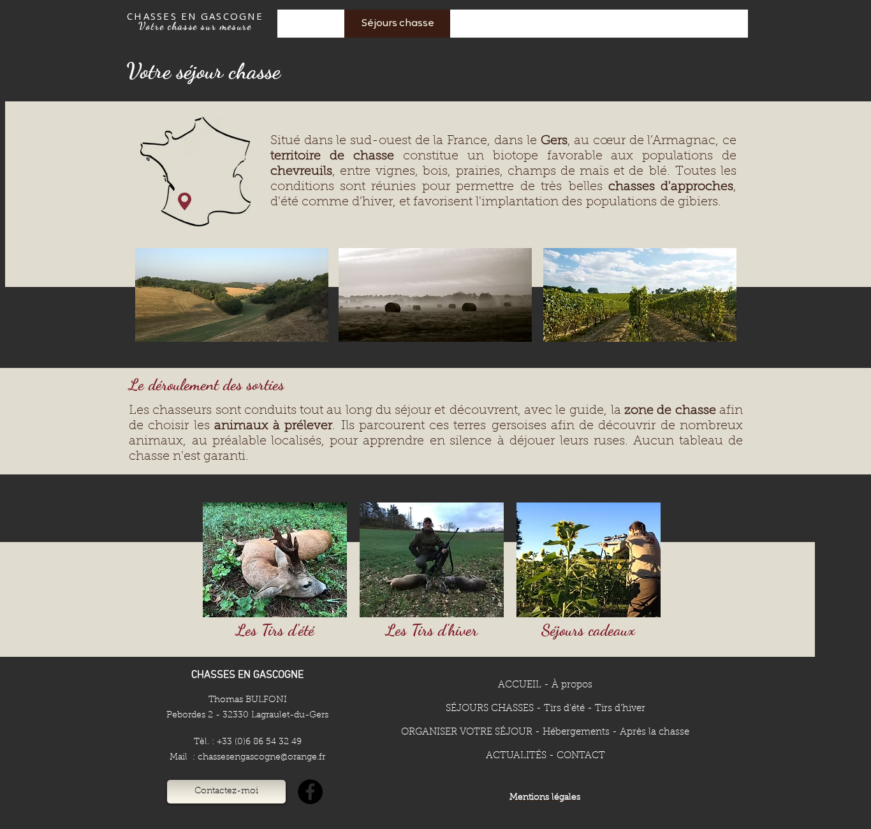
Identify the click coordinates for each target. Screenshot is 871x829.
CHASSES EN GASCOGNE (195, 16)
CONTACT (581, 756)
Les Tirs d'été (275, 630)
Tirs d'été (564, 709)
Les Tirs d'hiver (432, 630)
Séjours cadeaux (588, 630)
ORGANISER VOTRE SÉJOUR (466, 732)
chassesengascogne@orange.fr (261, 757)
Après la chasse (654, 732)
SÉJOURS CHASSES (490, 709)
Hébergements (576, 732)
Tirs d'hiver (620, 709)
